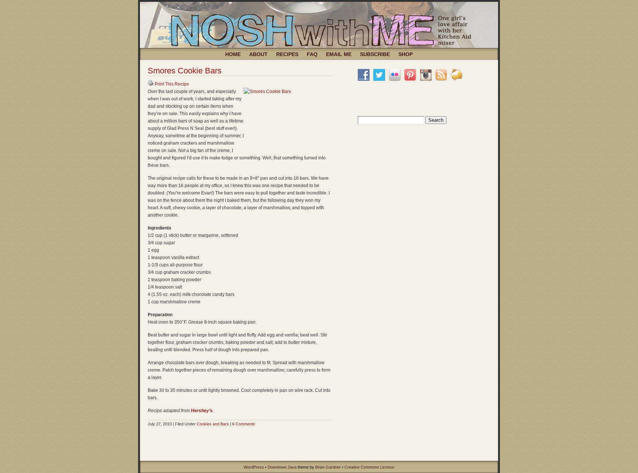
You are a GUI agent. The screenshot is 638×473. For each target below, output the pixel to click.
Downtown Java (282, 467)
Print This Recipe (172, 84)
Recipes (287, 54)
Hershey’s (202, 410)
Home (233, 54)
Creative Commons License (369, 467)
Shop (405, 54)
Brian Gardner (328, 467)
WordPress (254, 467)
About (258, 54)
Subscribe (375, 54)
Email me (338, 54)
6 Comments (243, 424)
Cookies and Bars (213, 424)
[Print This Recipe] (151, 84)
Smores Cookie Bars (185, 70)
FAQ (312, 54)
